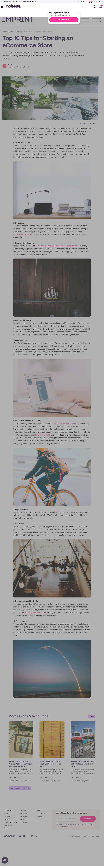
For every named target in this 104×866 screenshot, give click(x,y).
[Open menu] (2, 6)
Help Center (81, 1)
